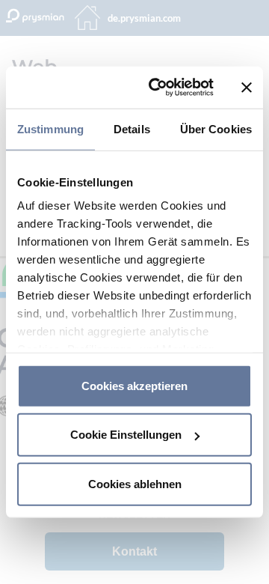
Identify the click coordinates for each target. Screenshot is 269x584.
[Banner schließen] (246, 87)
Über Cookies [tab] (216, 128)
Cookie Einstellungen (126, 434)
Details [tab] (132, 128)
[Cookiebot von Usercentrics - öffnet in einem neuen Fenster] (158, 87)
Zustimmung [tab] (50, 128)
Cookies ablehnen (135, 483)
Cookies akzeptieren (134, 385)
